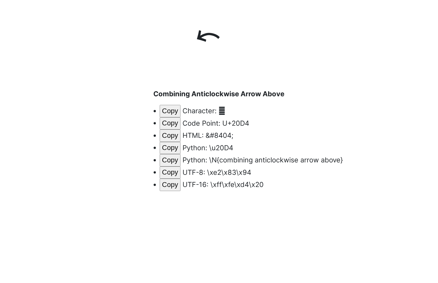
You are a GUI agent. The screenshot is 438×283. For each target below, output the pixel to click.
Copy (170, 111)
